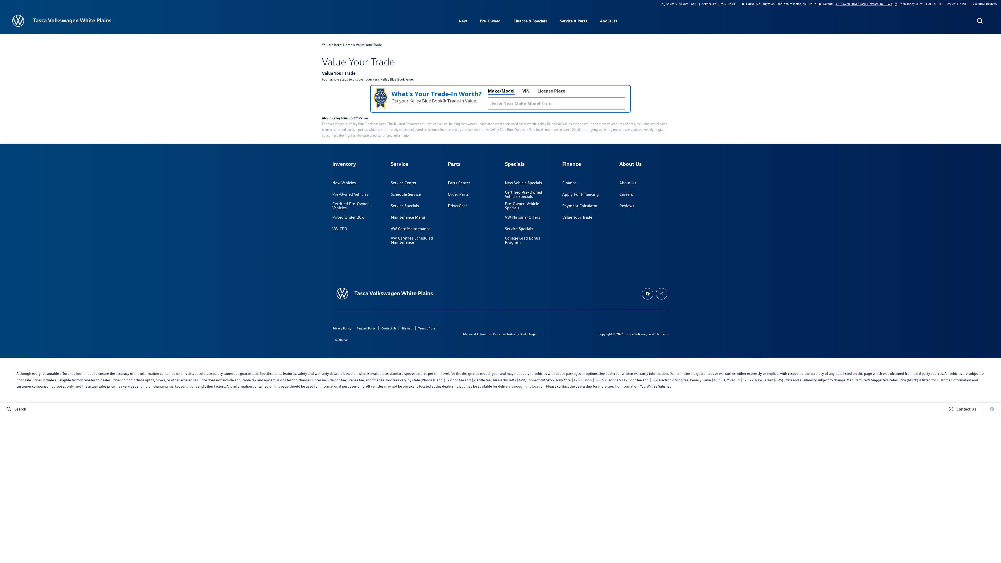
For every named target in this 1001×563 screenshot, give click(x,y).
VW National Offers (522, 217)
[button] (980, 21)
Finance (569, 182)
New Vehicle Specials (523, 182)
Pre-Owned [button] (490, 22)
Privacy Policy (341, 328)
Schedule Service (406, 194)
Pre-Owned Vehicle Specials (522, 205)
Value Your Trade (577, 217)
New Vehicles (344, 182)
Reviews (626, 205)
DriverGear (457, 205)
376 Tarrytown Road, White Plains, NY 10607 (785, 4)
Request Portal (366, 328)
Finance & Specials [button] (530, 22)
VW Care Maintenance (410, 228)
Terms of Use (426, 328)
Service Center (404, 182)
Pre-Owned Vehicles (350, 194)
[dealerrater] (661, 293)
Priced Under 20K (348, 217)
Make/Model (501, 91)
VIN (526, 91)
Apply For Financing (580, 194)
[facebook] (647, 293)
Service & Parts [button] (573, 22)
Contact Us (388, 328)
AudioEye (341, 340)
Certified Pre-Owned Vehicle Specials (523, 194)
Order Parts (458, 194)
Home (347, 45)
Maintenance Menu (408, 217)
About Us (627, 182)
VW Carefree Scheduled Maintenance (412, 240)
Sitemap (406, 328)
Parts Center (459, 182)
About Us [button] (608, 22)
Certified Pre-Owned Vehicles (351, 205)
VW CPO (339, 228)
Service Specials (405, 205)
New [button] (463, 22)
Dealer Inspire (529, 334)
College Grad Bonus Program (522, 240)
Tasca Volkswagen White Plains (647, 334)
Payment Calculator (580, 205)
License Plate (551, 91)
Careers (626, 194)
